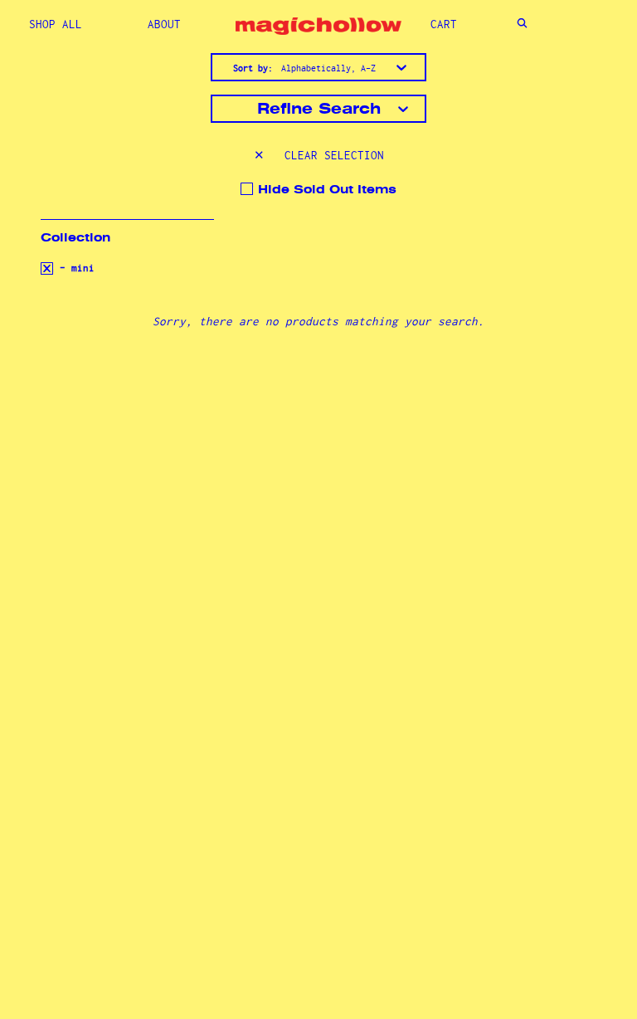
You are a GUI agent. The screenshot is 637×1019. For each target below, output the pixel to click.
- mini (74, 268)
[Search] (522, 24)
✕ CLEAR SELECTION (319, 155)
